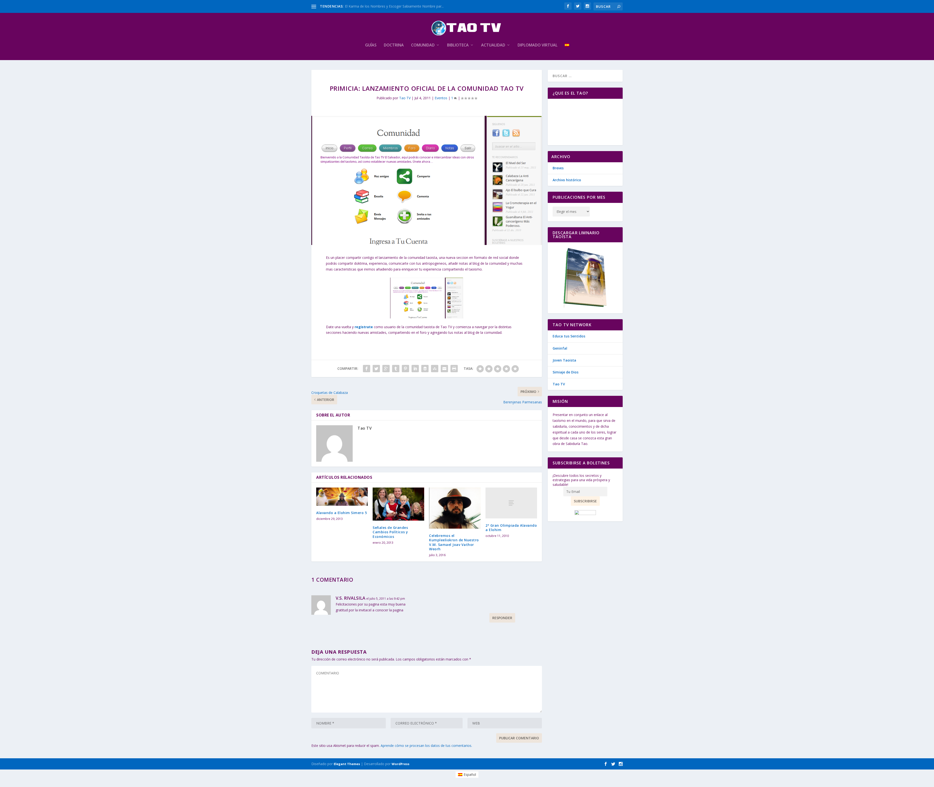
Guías (371, 45)
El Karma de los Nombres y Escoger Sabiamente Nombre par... (394, 6)
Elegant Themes (347, 764)
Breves (558, 168)
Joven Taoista (564, 360)
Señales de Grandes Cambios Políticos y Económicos (390, 532)
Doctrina (394, 45)
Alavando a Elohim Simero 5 (341, 512)
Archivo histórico (567, 180)
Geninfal (560, 348)
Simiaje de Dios (565, 372)
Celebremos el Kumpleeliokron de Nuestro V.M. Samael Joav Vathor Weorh (454, 542)
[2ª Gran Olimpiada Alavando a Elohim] (511, 503)
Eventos (441, 98)
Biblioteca (458, 45)
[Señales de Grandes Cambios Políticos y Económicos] (398, 504)
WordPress (400, 764)
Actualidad (493, 45)
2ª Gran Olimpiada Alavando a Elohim (511, 527)
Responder (502, 617)
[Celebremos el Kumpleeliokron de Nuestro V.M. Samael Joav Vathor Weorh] (455, 508)
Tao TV (405, 98)
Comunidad (423, 45)
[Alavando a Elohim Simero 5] (342, 497)
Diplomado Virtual (537, 45)
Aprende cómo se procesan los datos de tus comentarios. (426, 745)
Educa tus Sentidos (569, 336)
